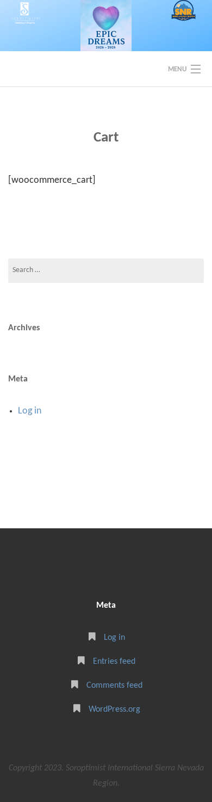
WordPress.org (114, 709)
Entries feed (114, 661)
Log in (29, 411)
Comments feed (114, 685)
